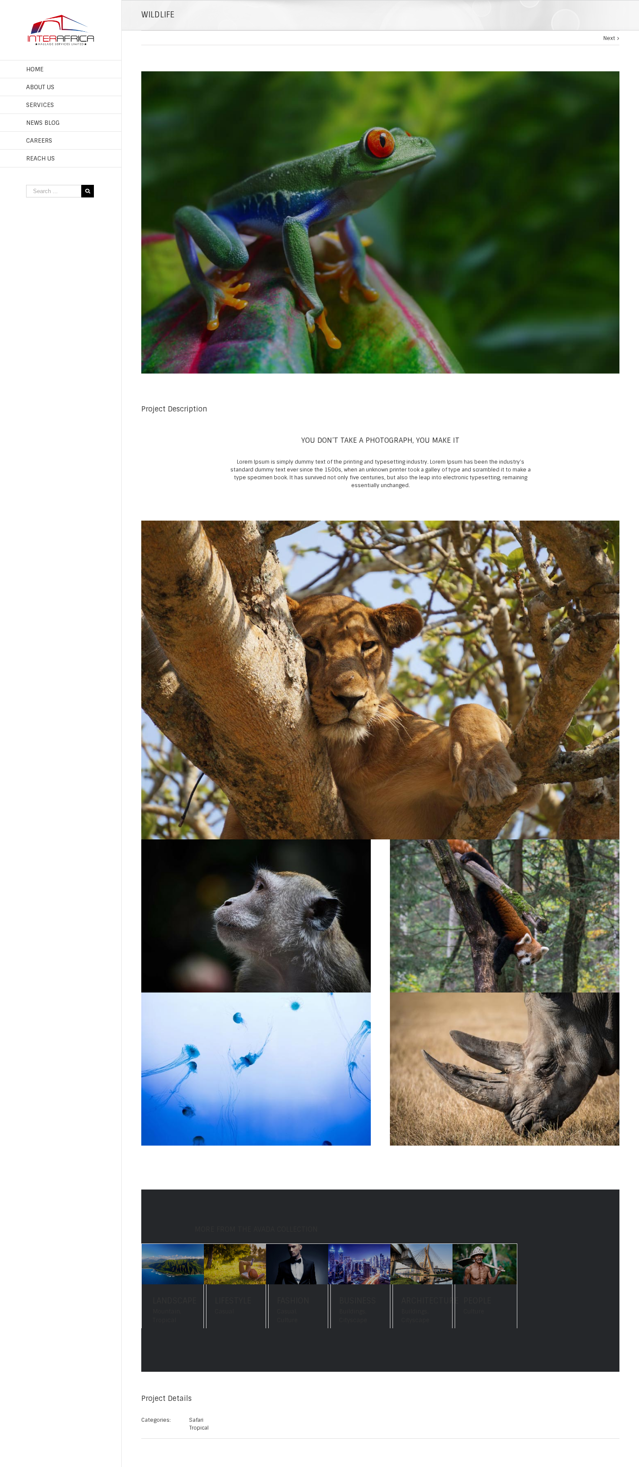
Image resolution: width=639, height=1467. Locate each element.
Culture (287, 1320)
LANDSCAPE (174, 1301)
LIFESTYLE (233, 1301)
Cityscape (353, 1320)
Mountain (166, 1311)
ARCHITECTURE (430, 1301)
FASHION (293, 1301)
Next (609, 38)
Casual (224, 1311)
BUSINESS (357, 1301)
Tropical (164, 1320)
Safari (196, 1420)
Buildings (352, 1311)
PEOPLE (477, 1301)
